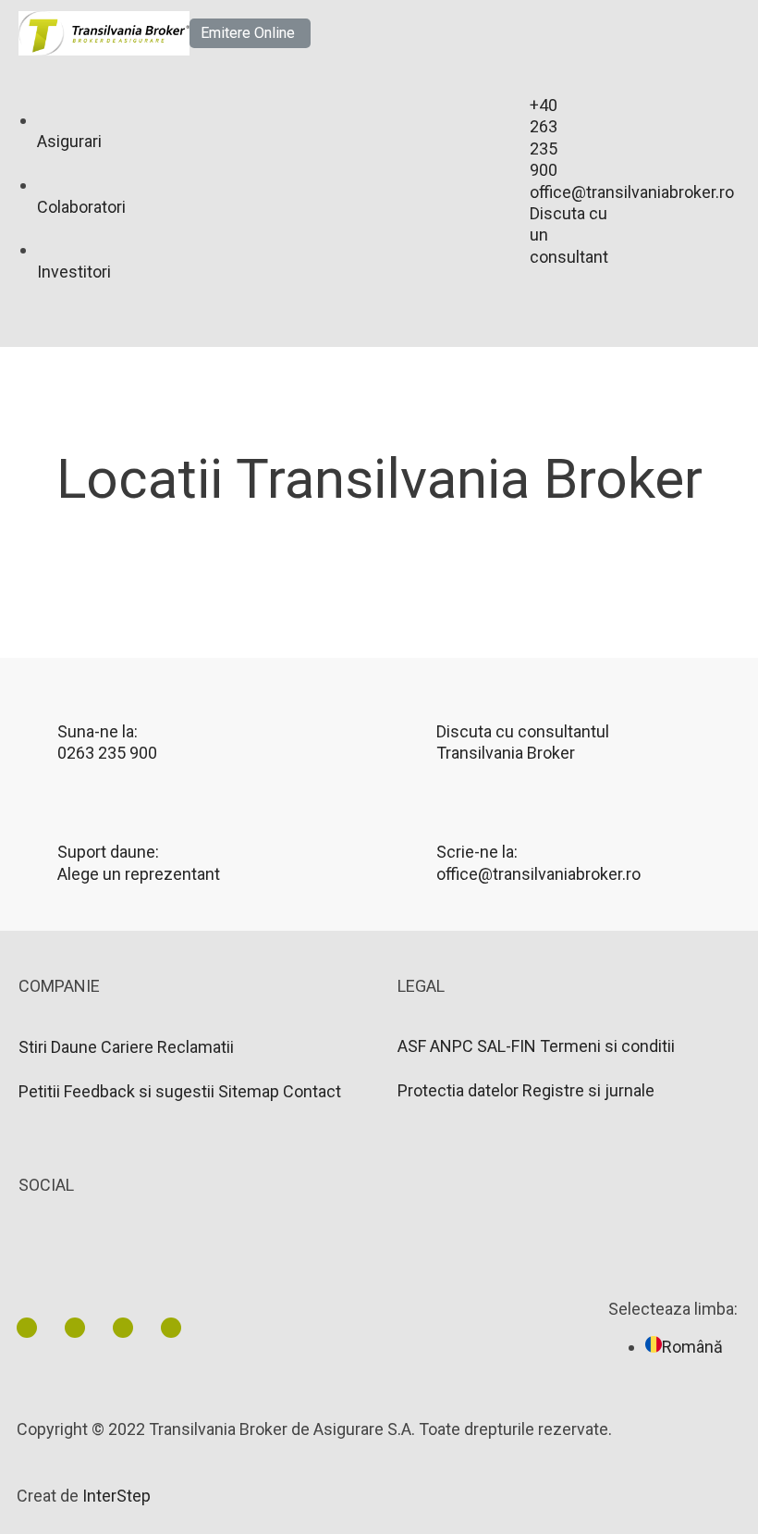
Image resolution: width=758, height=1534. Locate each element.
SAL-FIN (506, 1046)
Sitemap (248, 1091)
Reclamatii (195, 1047)
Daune (74, 1047)
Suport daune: (108, 851)
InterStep (116, 1495)
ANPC (451, 1046)
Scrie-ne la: (477, 851)
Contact (312, 1091)
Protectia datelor (458, 1090)
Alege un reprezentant (138, 874)
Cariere (127, 1047)
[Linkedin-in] (27, 1328)
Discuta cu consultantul (522, 731)
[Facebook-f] (75, 1328)
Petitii (39, 1091)
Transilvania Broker (505, 752)
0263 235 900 (107, 752)
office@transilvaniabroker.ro (538, 874)
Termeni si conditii (607, 1046)
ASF (411, 1046)
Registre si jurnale (588, 1090)
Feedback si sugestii (139, 1091)
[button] (250, 33)
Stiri (32, 1047)
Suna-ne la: (97, 731)
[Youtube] (123, 1328)
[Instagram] (171, 1328)
